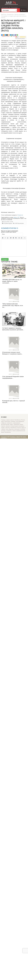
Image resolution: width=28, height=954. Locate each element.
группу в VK (16, 217)
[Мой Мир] (5, 35)
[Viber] (15, 35)
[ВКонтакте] (2, 35)
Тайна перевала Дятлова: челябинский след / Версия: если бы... (12, 305)
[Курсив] (5, 238)
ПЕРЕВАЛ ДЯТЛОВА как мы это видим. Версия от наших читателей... (12, 281)
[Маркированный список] (19, 238)
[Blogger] (8, 35)
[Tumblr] (12, 35)
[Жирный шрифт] (3, 238)
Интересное (10, 14)
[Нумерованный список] (21, 238)
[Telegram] (14, 35)
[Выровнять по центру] (13, 238)
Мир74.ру (3, 14)
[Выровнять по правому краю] (16, 238)
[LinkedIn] (10, 35)
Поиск (24, 10)
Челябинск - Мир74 (15, 436)
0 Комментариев (7, 223)
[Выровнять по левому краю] (11, 238)
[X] (7, 35)
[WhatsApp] (17, 35)
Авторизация (5, 7)
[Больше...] (25, 238)
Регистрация (14, 7)
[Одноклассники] (3, 35)
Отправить (5, 259)
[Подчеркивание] (8, 238)
